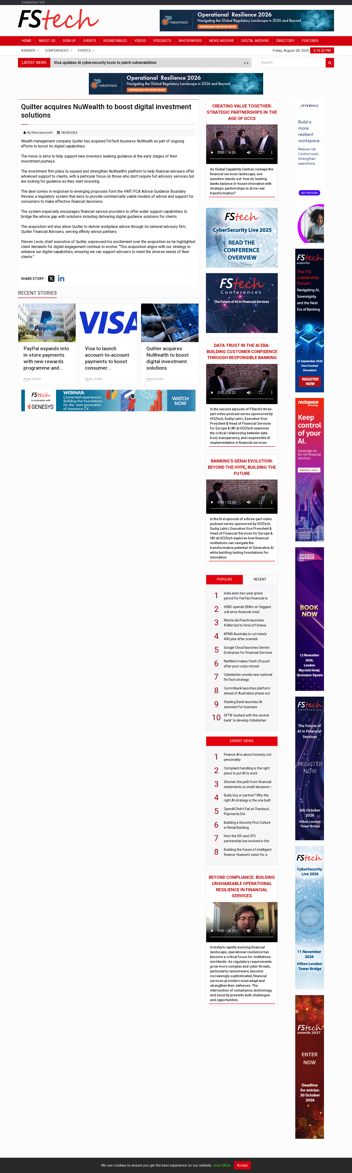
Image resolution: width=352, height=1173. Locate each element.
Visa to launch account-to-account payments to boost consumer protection (107, 362)
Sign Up (69, 41)
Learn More (222, 1165)
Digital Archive (255, 41)
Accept (242, 1165)
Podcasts (162, 41)
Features (310, 41)
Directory (285, 41)
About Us (47, 41)
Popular (224, 579)
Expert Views (242, 741)
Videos (140, 41)
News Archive (221, 41)
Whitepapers (190, 41)
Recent (260, 579)
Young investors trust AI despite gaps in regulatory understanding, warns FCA (122, 62)
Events (89, 41)
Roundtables (115, 41)
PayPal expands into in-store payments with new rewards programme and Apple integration (46, 362)
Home (26, 41)
